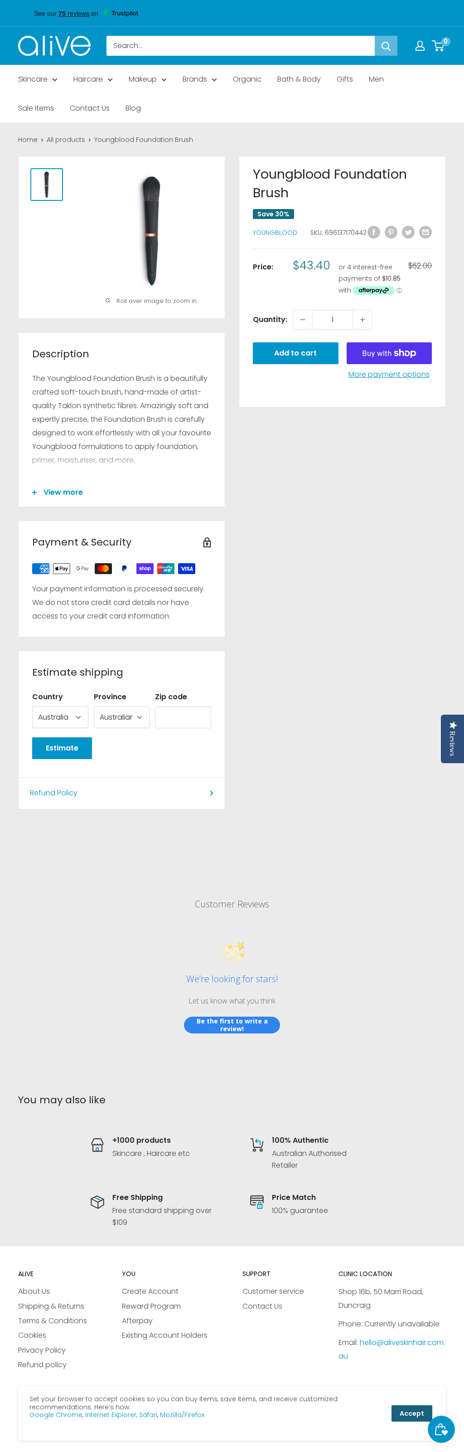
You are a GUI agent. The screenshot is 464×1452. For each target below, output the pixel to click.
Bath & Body (299, 79)
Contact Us (90, 108)
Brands (195, 79)
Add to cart (295, 353)
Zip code (171, 697)
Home (28, 139)
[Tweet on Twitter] (408, 232)
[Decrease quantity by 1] (302, 319)
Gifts (345, 79)
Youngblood (275, 232)
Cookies (32, 1335)
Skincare (33, 79)
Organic (247, 79)
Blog (133, 108)
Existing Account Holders (165, 1335)
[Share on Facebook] (373, 232)
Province (110, 697)
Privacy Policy (42, 1350)
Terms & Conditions (52, 1321)
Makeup (143, 79)
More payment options (389, 374)
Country (47, 697)
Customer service (273, 1291)
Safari (148, 1414)
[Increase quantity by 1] (362, 319)
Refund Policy (53, 793)
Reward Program (151, 1306)
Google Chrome (55, 1414)
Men (376, 79)
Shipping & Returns (51, 1306)
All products (66, 139)
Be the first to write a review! (232, 1025)
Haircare (88, 79)
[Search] (386, 46)
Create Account (150, 1291)
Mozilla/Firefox (182, 1414)
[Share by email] (425, 232)
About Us (34, 1291)
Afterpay (137, 1321)
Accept (412, 1413)
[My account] (420, 46)
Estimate (62, 748)
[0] (438, 45)
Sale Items (36, 108)
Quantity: (270, 319)
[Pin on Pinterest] (391, 232)
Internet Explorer (110, 1414)
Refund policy (42, 1364)
